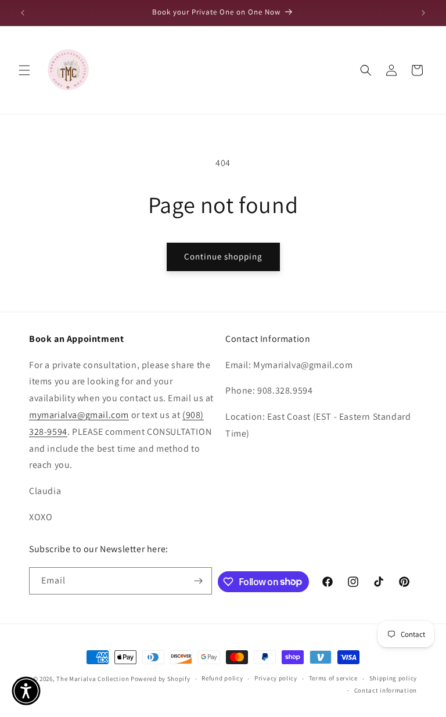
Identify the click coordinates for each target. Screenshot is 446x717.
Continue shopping (223, 256)
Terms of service (333, 678)
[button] (24, 70)
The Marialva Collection (92, 679)
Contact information (385, 690)
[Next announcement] (423, 13)
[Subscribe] (198, 581)
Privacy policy (275, 678)
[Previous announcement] (22, 13)
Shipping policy (393, 678)
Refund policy (222, 678)
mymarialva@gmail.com (79, 415)
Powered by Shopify (160, 679)
